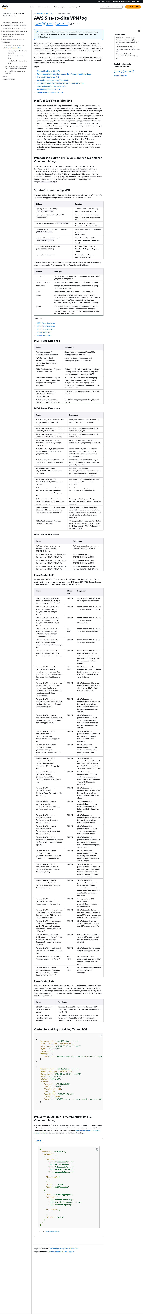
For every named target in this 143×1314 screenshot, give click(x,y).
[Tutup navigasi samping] (28, 13)
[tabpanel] (68, 1190)
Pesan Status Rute (44, 335)
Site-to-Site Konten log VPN (48, 77)
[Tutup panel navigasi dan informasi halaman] (139, 31)
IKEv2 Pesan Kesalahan (46, 326)
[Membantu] (39, 1231)
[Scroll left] (28, 7)
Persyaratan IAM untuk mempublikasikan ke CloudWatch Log (60, 83)
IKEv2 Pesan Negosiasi (45, 329)
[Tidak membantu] (43, 1231)
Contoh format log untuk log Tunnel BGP (52, 80)
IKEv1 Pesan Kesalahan (46, 323)
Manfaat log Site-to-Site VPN (48, 71)
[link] (63, 13)
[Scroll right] (81, 7)
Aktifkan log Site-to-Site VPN (48, 89)
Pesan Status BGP (44, 332)
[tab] (38, 1141)
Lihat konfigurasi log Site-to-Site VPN (51, 86)
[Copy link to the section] (32, 101)
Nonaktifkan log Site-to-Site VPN (50, 92)
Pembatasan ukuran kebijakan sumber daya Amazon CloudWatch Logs (64, 74)
